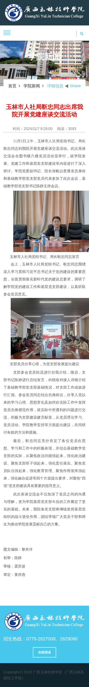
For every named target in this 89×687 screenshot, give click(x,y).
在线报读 (44, 652)
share (75, 86)
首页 (12, 86)
